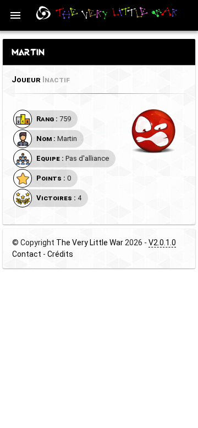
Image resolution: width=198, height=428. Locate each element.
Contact (26, 254)
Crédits (60, 254)
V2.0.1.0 (162, 242)
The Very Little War (89, 242)
